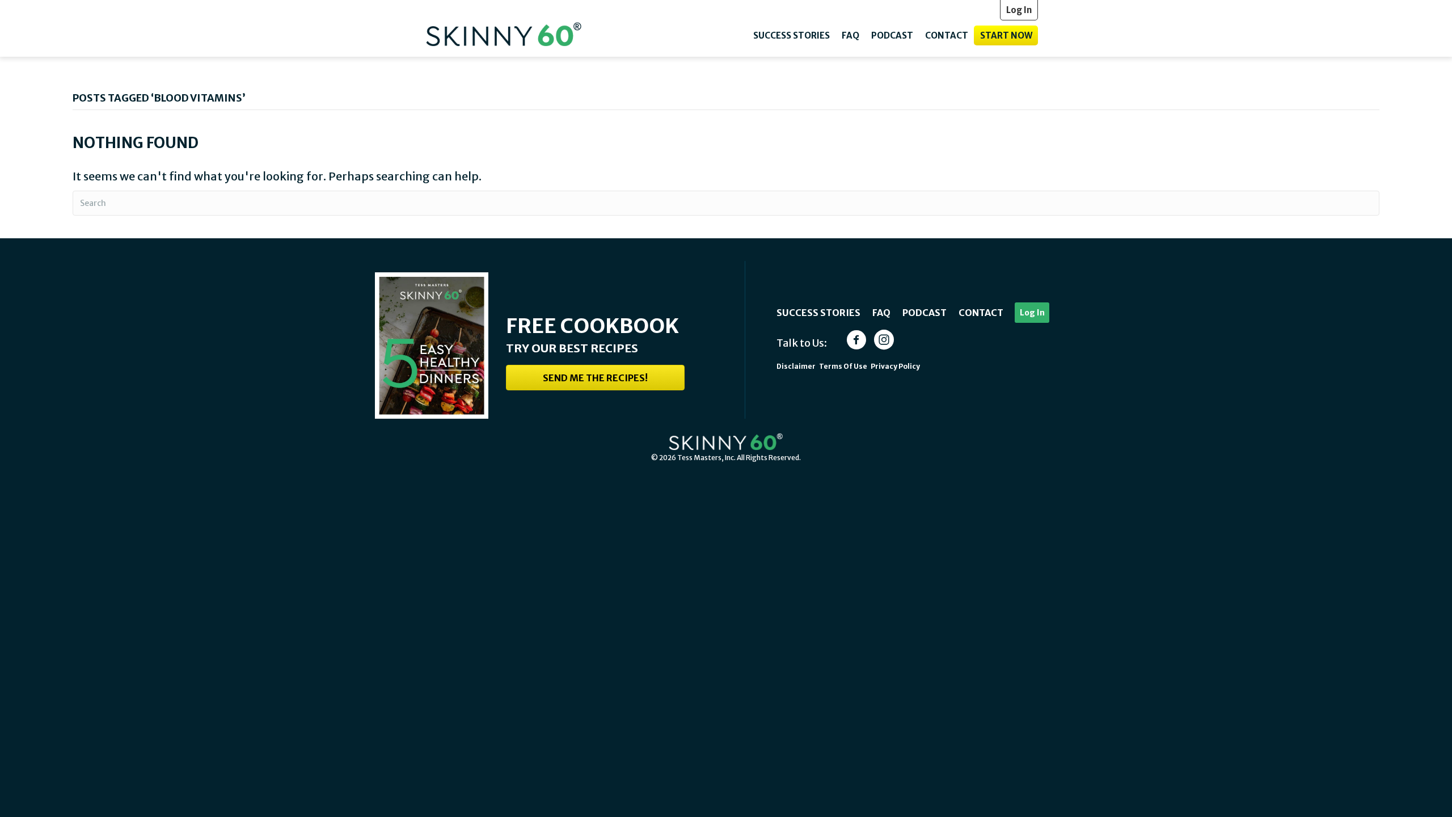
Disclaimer (796, 366)
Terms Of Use (843, 366)
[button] (595, 377)
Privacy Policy (895, 366)
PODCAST (892, 35)
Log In (1032, 313)
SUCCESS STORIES (791, 35)
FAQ (850, 35)
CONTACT (946, 35)
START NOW (1006, 35)
